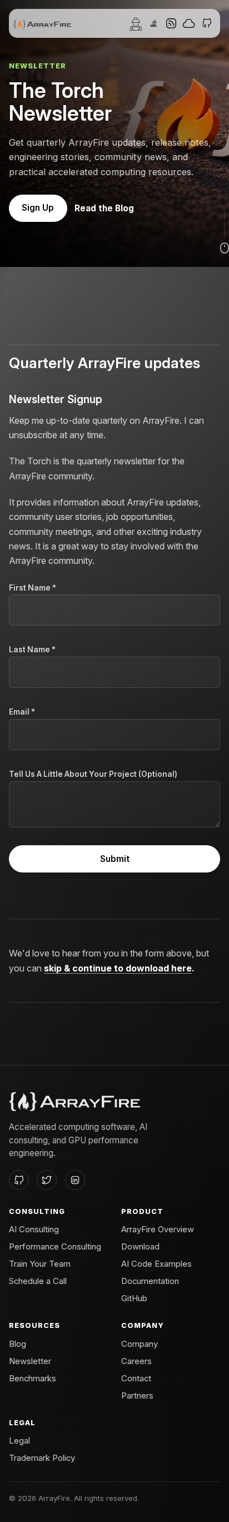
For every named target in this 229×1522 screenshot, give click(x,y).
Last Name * (32, 649)
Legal (19, 1441)
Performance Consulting (55, 1247)
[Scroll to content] (224, 232)
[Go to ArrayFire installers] (189, 23)
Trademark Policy (42, 1458)
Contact (136, 1379)
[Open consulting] (136, 23)
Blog (17, 1344)
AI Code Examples (156, 1264)
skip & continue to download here (118, 968)
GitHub (134, 1298)
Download (140, 1247)
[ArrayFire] (42, 23)
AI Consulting (34, 1229)
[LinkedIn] (75, 1180)
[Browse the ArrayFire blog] (171, 23)
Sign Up (38, 207)
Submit (115, 859)
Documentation (150, 1281)
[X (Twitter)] (47, 1180)
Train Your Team (40, 1264)
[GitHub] (19, 1180)
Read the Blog (104, 208)
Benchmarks (32, 1379)
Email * (22, 711)
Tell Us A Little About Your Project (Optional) (93, 774)
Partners (137, 1396)
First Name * (32, 587)
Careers (136, 1361)
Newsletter (30, 1361)
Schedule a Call (38, 1281)
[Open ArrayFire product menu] (153, 23)
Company (139, 1344)
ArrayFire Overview (157, 1229)
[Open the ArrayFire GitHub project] (207, 23)
